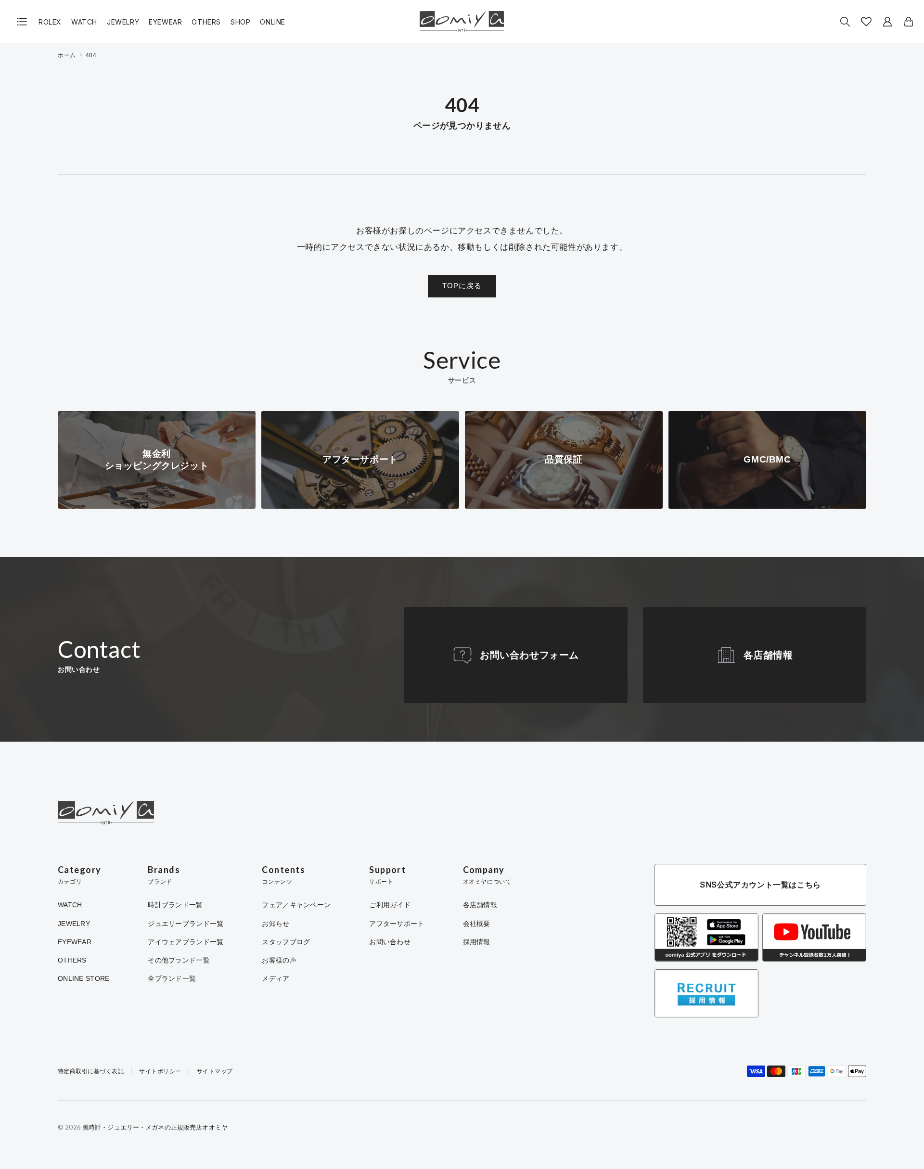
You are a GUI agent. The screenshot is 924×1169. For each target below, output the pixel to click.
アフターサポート (396, 923)
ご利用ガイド (390, 905)
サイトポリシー (160, 1071)
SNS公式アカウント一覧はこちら (760, 884)
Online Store (83, 978)
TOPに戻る (462, 286)
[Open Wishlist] (866, 21)
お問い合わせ (390, 942)
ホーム (67, 55)
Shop (240, 22)
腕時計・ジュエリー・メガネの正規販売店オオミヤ (155, 1127)
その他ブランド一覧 (179, 960)
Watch (84, 22)
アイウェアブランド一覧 (185, 942)
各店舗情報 (768, 655)
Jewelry (123, 22)
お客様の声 (279, 960)
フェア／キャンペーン (296, 905)
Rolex (50, 22)
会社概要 (476, 923)
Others (206, 22)
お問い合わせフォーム (529, 655)
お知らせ (275, 923)
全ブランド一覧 (172, 978)
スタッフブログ (286, 942)
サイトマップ (215, 1071)
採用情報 (476, 942)
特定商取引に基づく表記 (91, 1071)
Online (272, 22)
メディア (275, 978)
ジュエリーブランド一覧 (185, 923)
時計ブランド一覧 (175, 905)
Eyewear (165, 22)
